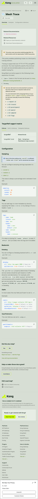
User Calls (5, 475)
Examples (11, 22)
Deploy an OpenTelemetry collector (15, 40)
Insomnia (22, 435)
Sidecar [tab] (4, 128)
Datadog (5, 249)
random (5, 172)
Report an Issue (6, 354)
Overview (4, 22)
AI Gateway (5, 433)
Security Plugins (6, 454)
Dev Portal (5, 438)
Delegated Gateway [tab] (23, 128)
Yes (4, 348)
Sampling (5, 154)
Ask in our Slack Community (11, 384)
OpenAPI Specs (24, 438)
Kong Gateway (24, 428)
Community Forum (7, 467)
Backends (5, 245)
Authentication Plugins (8, 451)
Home (3, 10)
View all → (5, 459)
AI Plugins (5, 446)
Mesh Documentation (11, 34)
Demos (4, 472)
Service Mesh (5, 435)
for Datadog (22, 95)
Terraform (23, 454)
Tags (3, 200)
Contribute (6, 374)
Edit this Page (16, 354)
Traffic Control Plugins (8, 456)
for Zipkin (12, 95)
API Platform (5, 428)
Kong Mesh (8, 10)
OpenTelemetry (7, 314)
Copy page (7, 18)
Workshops (5, 477)
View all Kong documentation (10, 358)
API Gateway (5, 430)
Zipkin (4, 289)
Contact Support (8, 387)
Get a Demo (21, 417)
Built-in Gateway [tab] (12, 128)
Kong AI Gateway (25, 430)
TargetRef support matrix (12, 124)
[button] (34, 188)
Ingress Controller (25, 440)
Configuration (7, 149)
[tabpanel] (19, 137)
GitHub (4, 470)
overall (5, 170)
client (5, 175)
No (10, 348)
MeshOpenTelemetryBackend (14, 43)
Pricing (4, 440)
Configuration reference (21, 22)
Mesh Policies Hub (16, 10)
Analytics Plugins (6, 449)
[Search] (26, 2)
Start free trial (10, 417)
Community (5, 465)
